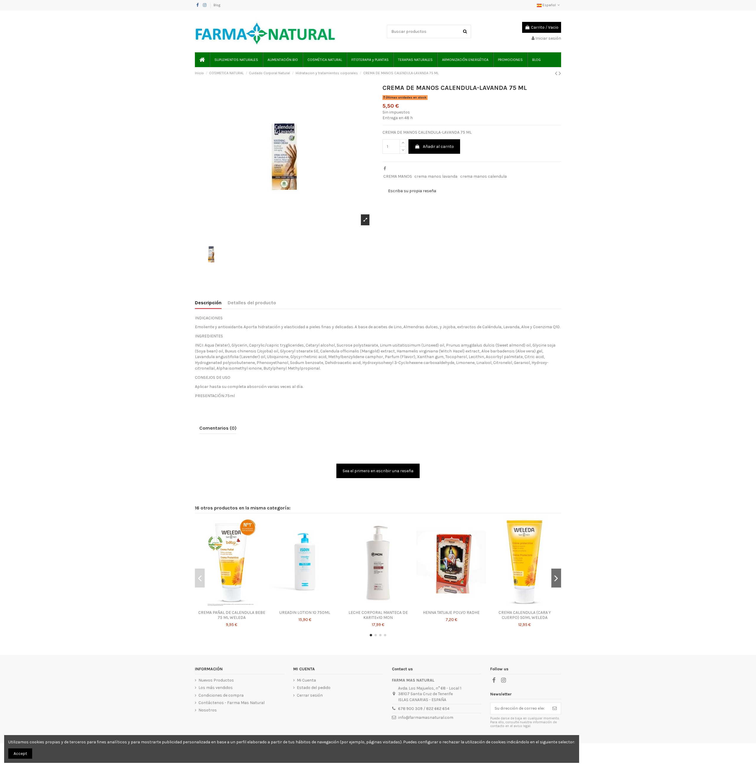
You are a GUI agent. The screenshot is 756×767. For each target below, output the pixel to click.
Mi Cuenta (306, 680)
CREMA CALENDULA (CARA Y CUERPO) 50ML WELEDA (524, 615)
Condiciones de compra (221, 695)
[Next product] (560, 73)
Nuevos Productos (216, 680)
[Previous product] (557, 73)
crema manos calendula (483, 176)
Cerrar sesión (310, 695)
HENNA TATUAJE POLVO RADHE (451, 612)
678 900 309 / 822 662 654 (423, 708)
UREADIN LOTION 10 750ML (304, 612)
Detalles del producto (252, 302)
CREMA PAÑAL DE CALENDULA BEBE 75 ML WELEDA (231, 615)
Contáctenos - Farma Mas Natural (231, 702)
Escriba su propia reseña (412, 190)
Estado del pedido (313, 687)
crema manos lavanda (435, 176)
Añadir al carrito (438, 146)
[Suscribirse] (554, 708)
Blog (217, 5)
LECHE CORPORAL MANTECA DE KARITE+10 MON (378, 615)
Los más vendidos (215, 687)
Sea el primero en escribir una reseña (378, 470)
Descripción (208, 302)
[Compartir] (385, 168)
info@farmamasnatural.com (425, 717)
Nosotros (207, 710)
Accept (20, 753)
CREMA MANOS (397, 176)
